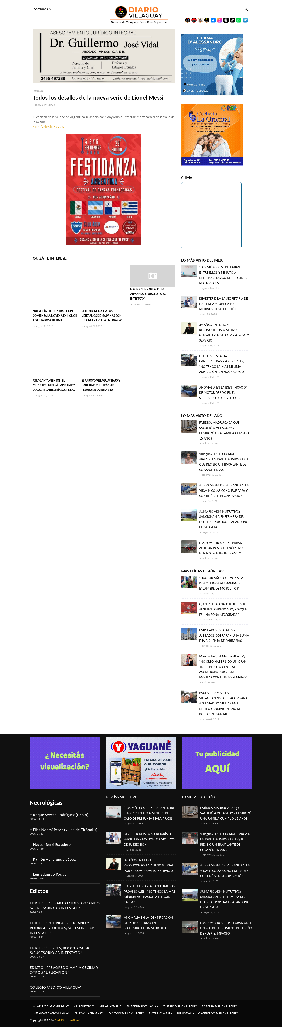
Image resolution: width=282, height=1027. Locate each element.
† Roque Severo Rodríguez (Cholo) (59, 815)
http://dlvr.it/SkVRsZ (49, 127)
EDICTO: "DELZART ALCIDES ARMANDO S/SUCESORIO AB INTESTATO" (148, 294)
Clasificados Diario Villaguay (218, 1013)
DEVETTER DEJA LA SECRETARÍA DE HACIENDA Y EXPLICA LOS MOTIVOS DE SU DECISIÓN (223, 304)
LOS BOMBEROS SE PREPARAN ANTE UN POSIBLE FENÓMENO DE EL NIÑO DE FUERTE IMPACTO (223, 548)
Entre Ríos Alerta (160, 1013)
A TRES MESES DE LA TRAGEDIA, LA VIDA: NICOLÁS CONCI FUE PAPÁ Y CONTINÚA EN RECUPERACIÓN (224, 491)
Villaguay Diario (110, 1006)
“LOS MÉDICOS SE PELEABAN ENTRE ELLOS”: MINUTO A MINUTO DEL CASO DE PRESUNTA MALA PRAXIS (223, 275)
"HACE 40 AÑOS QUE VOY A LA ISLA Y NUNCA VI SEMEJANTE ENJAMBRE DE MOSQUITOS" (221, 583)
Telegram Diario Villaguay (219, 1006)
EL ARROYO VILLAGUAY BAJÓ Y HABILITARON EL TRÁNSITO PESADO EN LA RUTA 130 (101, 385)
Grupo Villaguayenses (89, 1013)
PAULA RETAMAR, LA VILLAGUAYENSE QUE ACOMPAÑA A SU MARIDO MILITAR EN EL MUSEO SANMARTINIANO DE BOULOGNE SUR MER (223, 703)
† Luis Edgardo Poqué (48, 874)
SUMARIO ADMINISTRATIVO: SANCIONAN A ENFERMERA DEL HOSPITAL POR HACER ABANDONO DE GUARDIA (223, 519)
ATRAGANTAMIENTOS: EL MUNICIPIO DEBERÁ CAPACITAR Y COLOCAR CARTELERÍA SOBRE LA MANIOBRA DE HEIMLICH (54, 386)
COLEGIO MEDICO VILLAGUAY (56, 987)
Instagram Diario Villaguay (51, 1013)
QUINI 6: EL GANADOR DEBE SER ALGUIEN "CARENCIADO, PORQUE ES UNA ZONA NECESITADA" (223, 610)
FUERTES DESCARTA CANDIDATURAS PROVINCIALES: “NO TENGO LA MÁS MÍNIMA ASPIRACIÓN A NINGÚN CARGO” (222, 364)
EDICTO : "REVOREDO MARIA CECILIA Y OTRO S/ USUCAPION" (64, 970)
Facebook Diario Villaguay (126, 1013)
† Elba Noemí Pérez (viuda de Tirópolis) (63, 829)
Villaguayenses (84, 1006)
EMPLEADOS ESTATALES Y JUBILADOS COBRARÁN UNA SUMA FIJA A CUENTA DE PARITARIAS (224, 636)
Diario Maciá (185, 1013)
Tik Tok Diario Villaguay (142, 1006)
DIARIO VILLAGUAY (67, 1020)
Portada (38, 91)
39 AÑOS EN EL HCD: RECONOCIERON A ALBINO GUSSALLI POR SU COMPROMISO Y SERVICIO (224, 333)
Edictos (39, 891)
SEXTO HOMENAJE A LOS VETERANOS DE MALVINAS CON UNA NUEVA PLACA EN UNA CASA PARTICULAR (103, 316)
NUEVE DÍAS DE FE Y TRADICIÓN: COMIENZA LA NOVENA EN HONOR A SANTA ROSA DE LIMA (55, 316)
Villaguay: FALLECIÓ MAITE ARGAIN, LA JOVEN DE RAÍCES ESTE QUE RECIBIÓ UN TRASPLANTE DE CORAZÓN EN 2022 (224, 462)
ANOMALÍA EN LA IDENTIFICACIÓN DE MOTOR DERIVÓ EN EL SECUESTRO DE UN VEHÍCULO (223, 393)
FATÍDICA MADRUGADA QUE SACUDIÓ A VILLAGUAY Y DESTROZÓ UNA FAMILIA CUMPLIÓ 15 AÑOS (224, 430)
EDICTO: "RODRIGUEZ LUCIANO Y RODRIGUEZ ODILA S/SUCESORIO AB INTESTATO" (62, 928)
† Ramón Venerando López (53, 859)
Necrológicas (46, 803)
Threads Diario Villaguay (180, 1006)
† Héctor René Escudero (50, 844)
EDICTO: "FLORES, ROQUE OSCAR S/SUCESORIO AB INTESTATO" (59, 950)
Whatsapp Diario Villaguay (51, 1006)
